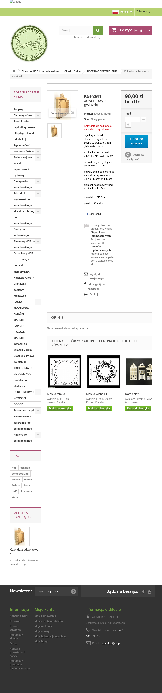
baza (27, 485)
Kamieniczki (133, 394)
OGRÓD (18, 404)
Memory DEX (22, 271)
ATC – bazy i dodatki (21, 262)
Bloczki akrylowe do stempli (24, 358)
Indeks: (88, 113)
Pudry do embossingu (21, 232)
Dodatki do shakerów (20, 383)
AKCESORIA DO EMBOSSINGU (23, 371)
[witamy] (81, 4)
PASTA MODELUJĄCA (22, 304)
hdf (14, 467)
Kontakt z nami (19, 615)
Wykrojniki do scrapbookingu (23, 425)
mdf (14, 491)
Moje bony (41, 641)
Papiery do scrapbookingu (23, 437)
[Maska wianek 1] (103, 371)
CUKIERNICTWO (24, 392)
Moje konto (45, 609)
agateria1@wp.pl (110, 643)
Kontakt (78, 37)
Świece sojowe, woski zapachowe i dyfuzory (23, 166)
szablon (25, 467)
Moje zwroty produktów (49, 621)
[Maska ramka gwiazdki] (64, 371)
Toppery (19, 109)
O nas (13, 643)
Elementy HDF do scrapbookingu (40, 71)
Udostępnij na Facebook (96, 286)
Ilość (128, 113)
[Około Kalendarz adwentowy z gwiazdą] (20, 536)
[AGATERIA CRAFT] (31, 43)
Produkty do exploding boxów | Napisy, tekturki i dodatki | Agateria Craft (24, 133)
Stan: (87, 119)
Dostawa (15, 621)
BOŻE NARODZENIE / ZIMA (102, 71)
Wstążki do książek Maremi (23, 346)
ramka (28, 479)
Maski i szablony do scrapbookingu (24, 217)
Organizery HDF (23, 253)
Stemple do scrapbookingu (23, 184)
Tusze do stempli (24, 410)
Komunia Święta (24, 151)
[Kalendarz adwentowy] (54, 131)
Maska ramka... (57, 394)
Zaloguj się (143, 11)
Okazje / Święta (72, 71)
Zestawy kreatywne (20, 292)
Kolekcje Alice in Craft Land (24, 280)
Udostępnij (94, 214)
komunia (26, 491)
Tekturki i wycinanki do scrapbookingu (23, 199)
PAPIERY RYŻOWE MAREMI (19, 331)
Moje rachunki (43, 626)
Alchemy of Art (23, 115)
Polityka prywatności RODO (17, 652)
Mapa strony (94, 37)
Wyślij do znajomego (97, 276)
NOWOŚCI (20, 398)
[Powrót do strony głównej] (14, 71)
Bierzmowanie (22, 416)
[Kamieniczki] (142, 371)
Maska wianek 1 (96, 394)
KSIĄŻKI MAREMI (19, 316)
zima (15, 497)
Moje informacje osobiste (50, 636)
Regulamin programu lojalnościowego (20, 664)
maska (16, 479)
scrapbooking (20, 473)
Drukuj (94, 294)
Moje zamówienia (45, 615)
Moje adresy (42, 631)
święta (16, 485)
